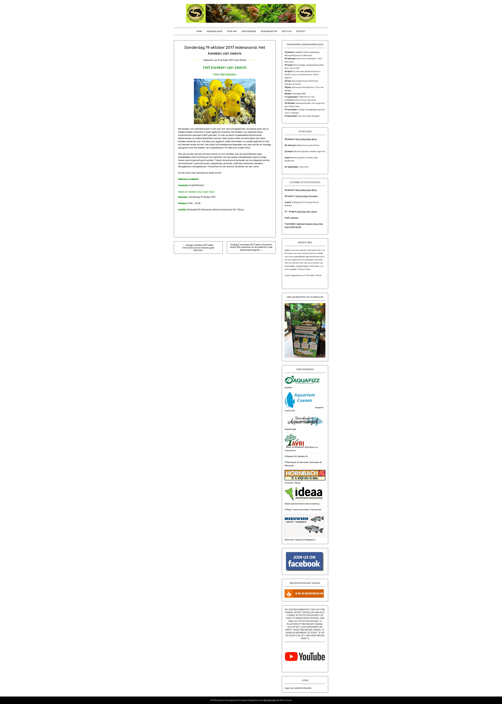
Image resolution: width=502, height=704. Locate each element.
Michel (243, 60)
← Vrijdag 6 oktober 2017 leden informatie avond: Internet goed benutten (198, 247)
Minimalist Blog (270, 700)
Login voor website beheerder (298, 688)
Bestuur (287, 31)
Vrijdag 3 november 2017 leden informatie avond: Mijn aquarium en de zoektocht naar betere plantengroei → (251, 247)
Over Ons (232, 31)
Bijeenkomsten (269, 31)
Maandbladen (214, 31)
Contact (301, 31)
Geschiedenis (249, 31)
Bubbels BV (302, 456)
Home (199, 31)
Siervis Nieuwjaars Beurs (306, 139)
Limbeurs (294, 218)
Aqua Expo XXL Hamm (307, 211)
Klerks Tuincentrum (312, 509)
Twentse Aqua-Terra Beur (306, 196)
